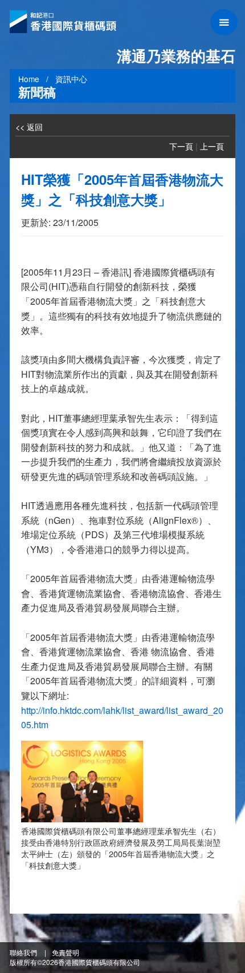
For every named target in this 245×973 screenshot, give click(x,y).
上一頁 (212, 146)
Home (28, 78)
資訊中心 (71, 78)
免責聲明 (65, 952)
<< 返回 (29, 126)
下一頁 (181, 146)
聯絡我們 (23, 952)
